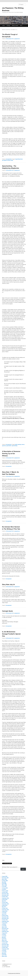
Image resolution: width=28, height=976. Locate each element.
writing (11, 160)
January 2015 (5, 902)
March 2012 (4, 927)
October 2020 (5, 880)
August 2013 (4, 911)
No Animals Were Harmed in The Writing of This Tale (11, 528)
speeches (4, 445)
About (21, 25)
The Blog (8, 25)
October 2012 (5, 919)
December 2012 (5, 917)
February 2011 (5, 941)
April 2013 (4, 914)
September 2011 (5, 931)
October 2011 (5, 930)
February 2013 (5, 915)
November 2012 (5, 918)
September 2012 (5, 921)
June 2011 (4, 935)
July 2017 (4, 889)
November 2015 (5, 895)
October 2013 (5, 908)
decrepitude (4, 160)
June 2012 (4, 925)
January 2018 (5, 888)
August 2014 (4, 905)
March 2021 (4, 879)
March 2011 (4, 940)
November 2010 (5, 946)
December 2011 (5, 928)
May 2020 (4, 882)
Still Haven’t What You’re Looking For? (9, 867)
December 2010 (5, 944)
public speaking (18, 444)
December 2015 (5, 893)
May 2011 (4, 937)
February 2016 (5, 890)
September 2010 (5, 949)
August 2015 (4, 899)
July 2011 (4, 934)
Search (23, 869)
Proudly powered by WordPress (14, 973)
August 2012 (4, 922)
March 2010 (4, 956)
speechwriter (8, 445)
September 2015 (5, 898)
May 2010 (4, 953)
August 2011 (4, 933)
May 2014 (4, 906)
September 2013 (5, 909)
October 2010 (5, 947)
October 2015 (5, 896)
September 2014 (5, 904)
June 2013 (4, 912)
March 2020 (4, 885)
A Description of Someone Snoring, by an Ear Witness (11, 453)
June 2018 (4, 886)
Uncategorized (8, 159)
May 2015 (4, 901)
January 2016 (5, 892)
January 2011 (5, 943)
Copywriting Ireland (18, 159)
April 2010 (4, 954)
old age (8, 160)
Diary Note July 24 (8, 584)
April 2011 (4, 938)
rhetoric (23, 444)
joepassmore (17, 38)
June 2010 (4, 951)
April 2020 (4, 883)
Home (3, 25)
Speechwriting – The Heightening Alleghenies (10, 167)
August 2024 (4, 876)
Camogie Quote (7, 611)
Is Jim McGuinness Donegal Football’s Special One (11, 634)
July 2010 (4, 950)
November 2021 (5, 877)
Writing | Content (15, 25)
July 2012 (4, 924)
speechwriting (14, 445)
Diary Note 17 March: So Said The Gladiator (10, 473)
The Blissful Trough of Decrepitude (9, 35)
